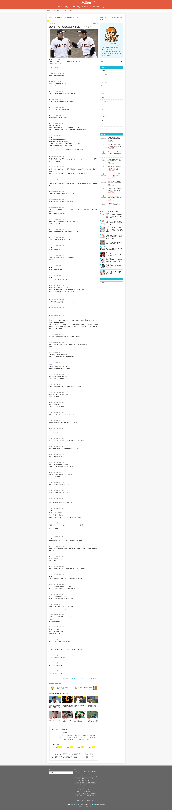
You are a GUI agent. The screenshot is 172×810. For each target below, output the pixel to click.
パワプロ (87, 789)
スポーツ (103, 93)
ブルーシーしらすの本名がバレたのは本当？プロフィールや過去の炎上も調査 (114, 237)
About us (91, 804)
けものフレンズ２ (87, 776)
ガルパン (84, 780)
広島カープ (78, 798)
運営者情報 (102, 804)
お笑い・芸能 (104, 82)
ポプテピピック (78, 793)
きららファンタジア (85, 773)
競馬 (91, 798)
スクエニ (88, 782)
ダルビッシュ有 (78, 787)
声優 (102, 109)
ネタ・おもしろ (104, 101)
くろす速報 (83, 806)
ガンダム (90, 780)
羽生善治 (77, 800)
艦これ (82, 800)
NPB (55, 10)
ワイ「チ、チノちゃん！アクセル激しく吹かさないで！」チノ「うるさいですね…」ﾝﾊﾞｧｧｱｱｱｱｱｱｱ (114, 230)
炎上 (83, 798)
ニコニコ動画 (94, 787)
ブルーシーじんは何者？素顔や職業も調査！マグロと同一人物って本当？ (114, 223)
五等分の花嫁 (93, 793)
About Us (113, 7)
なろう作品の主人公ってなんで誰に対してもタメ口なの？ (114, 260)
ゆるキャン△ (85, 778)
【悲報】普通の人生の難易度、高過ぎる (114, 266)
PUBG (94, 771)
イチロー (92, 778)
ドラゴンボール (87, 787)
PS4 (90, 771)
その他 (102, 97)
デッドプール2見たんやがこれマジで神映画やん (114, 248)
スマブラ (94, 782)
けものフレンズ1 (79, 776)
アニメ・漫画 (104, 74)
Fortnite (81, 771)
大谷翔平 (87, 795)
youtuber (77, 773)
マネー (102, 105)
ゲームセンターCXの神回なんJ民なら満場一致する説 (114, 243)
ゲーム (102, 85)
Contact (107, 7)
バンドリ (81, 789)
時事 (102, 124)
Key (86, 771)
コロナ (82, 782)
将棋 (102, 112)
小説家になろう (104, 116)
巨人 (55, 683)
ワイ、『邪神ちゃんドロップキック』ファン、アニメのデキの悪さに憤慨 (114, 272)
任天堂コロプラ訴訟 (79, 795)
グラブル (77, 782)
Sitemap (102, 7)
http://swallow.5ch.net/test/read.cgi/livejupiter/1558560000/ (82, 678)
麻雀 (93, 800)
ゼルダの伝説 (88, 784)
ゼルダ (82, 784)
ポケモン (89, 791)
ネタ (76, 789)
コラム (102, 89)
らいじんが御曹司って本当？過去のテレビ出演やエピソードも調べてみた (114, 216)
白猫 (87, 798)
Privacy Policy (80, 804)
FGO (76, 771)
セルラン (77, 784)
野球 (52, 10)
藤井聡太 (88, 800)
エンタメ (103, 78)
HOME (49, 10)
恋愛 (102, 120)
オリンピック (78, 780)
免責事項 (97, 804)
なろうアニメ (78, 778)
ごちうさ (95, 776)
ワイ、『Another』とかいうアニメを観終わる (114, 254)
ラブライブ (86, 793)
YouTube (103, 70)
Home (69, 804)
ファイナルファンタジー (80, 791)
